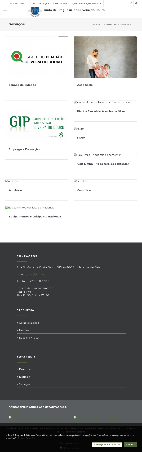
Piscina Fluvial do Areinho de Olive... (102, 111)
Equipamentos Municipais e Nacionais (35, 216)
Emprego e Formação (24, 149)
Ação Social (85, 85)
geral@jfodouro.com (51, 3)
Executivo (25, 369)
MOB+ (81, 137)
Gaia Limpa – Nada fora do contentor (103, 163)
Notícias (24, 376)
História (24, 330)
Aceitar (130, 445)
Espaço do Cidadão (22, 85)
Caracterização (28, 322)
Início (96, 24)
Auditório (15, 190)
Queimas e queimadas (86, 3)
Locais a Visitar (28, 337)
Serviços (24, 384)
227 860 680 (16, 3)
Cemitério (84, 190)
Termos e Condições (26, 438)
